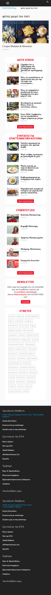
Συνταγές (12, 358)
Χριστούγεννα (32, 358)
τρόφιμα (28, 386)
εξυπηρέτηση (13, 367)
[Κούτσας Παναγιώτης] (13, 218)
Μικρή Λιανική (21, 349)
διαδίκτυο (27, 363)
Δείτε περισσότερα (25, 127)
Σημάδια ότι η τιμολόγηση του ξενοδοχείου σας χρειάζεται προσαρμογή (31, 67)
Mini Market (13, 325)
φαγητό (25, 391)
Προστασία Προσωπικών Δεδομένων (16, 479)
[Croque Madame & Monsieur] (25, 32)
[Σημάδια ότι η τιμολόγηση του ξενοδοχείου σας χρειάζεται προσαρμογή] (13, 68)
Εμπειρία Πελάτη (33, 335)
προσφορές (20, 381)
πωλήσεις (12, 386)
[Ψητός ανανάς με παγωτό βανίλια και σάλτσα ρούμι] (13, 169)
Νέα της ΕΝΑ (7, 446)
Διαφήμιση (12, 335)
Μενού (11, 349)
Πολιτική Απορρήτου (10, 475)
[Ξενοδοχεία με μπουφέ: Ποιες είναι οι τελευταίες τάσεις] (13, 106)
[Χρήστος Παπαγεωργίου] (13, 241)
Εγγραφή (25, 302)
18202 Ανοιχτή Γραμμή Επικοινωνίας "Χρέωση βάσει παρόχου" (16, 506)
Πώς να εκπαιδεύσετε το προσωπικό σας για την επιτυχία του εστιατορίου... (32, 80)
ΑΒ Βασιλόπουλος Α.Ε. (11, 454)
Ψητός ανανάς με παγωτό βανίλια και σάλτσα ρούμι (30, 168)
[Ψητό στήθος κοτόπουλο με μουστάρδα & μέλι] (13, 158)
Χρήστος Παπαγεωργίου (32, 237)
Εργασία (5, 459)
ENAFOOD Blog (9, 8)
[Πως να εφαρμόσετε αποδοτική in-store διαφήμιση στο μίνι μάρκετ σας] (13, 93)
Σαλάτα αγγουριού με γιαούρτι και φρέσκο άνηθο (30, 145)
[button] (47, 3)
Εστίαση (35, 340)
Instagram (29, 321)
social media (24, 325)
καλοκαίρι (33, 372)
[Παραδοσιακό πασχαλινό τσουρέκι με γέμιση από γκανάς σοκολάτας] (13, 192)
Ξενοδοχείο (32, 349)
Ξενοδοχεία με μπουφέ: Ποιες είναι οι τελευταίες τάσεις (31, 105)
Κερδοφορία (30, 344)
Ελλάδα (22, 335)
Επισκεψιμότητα (14, 340)
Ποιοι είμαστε (7, 442)
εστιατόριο (23, 372)
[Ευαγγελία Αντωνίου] (13, 264)
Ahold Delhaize (8, 450)
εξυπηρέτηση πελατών (27, 367)
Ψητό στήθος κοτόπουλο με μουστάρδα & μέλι (32, 155)
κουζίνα (11, 377)
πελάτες (11, 381)
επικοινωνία (12, 372)
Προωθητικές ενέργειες (27, 354)
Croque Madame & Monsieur (17, 46)
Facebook (19, 321)
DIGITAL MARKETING (32, 316)
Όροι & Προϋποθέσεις (11, 471)
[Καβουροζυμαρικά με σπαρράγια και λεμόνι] (13, 180)
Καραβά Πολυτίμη (29, 226)
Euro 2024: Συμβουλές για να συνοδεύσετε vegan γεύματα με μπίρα (32, 116)
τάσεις (20, 386)
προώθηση (31, 381)
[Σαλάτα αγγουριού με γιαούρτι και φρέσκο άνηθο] (13, 146)
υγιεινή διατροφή (14, 391)
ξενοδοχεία (31, 377)
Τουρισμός (21, 358)
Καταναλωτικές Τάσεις (16, 344)
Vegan (33, 325)
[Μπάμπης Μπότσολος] (13, 252)
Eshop (11, 321)
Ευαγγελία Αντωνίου (30, 260)
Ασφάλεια (6, 484)
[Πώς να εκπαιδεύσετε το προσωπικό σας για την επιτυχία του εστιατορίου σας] (13, 81)
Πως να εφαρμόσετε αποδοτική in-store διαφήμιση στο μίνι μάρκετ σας (30, 93)
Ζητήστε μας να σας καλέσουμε (14, 429)
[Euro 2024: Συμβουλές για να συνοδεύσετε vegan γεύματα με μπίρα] (13, 117)
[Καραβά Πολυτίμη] (13, 229)
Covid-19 (11, 316)
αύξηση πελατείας (14, 363)
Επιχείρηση (26, 340)
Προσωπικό (12, 354)
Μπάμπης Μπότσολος (31, 249)
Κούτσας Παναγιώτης (31, 215)
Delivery (20, 316)
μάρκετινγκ (20, 377)
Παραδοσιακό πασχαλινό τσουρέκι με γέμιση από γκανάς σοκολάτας (32, 190)
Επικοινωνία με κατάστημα (12, 425)
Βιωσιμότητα (28, 330)
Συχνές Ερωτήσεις (9, 421)
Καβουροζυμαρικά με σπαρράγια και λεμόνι (31, 178)
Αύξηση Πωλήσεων (15, 330)
